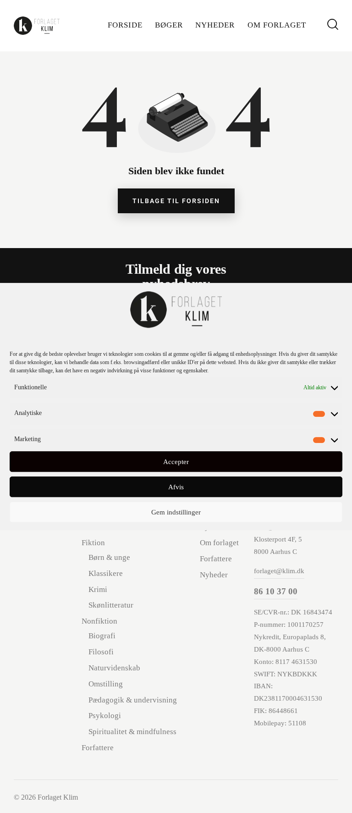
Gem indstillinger (176, 512)
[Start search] (332, 24)
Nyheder (214, 574)
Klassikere (105, 573)
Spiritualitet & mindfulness (132, 731)
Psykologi (104, 715)
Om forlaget (219, 542)
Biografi (102, 635)
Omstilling (105, 684)
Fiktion (93, 542)
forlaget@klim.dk (279, 571)
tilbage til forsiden (176, 201)
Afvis (176, 487)
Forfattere (98, 747)
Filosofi (101, 651)
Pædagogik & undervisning (132, 700)
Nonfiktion (99, 621)
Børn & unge (109, 557)
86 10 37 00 (275, 591)
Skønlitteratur (110, 605)
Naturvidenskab (114, 668)
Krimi (97, 589)
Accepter (176, 461)
